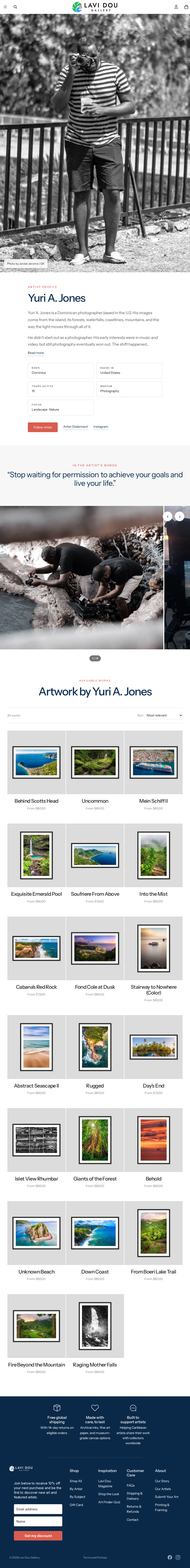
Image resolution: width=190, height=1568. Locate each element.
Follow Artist (43, 427)
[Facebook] (170, 1557)
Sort (140, 715)
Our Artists (163, 1489)
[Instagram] (178, 1557)
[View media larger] (81, 577)
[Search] (15, 7)
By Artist (76, 1489)
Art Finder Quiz (109, 1502)
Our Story (162, 1481)
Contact (132, 1520)
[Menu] (5, 7)
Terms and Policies (95, 1557)
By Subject (77, 1497)
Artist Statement (75, 427)
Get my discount (38, 1536)
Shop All (76, 1481)
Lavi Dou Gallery (29, 1557)
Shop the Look (108, 1494)
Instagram (100, 427)
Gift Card (76, 1505)
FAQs (131, 1485)
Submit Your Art (166, 1497)
